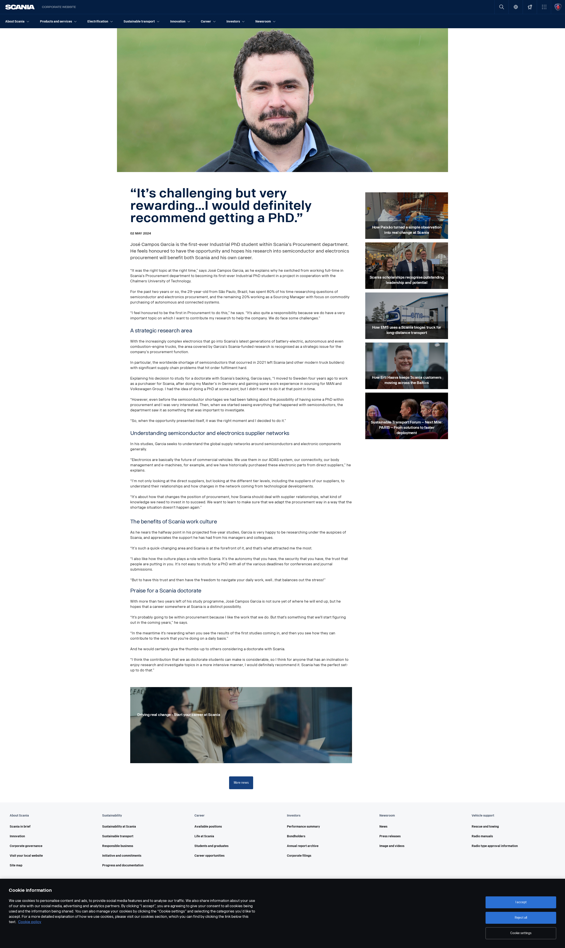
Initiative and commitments (121, 856)
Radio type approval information (495, 846)
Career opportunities (209, 856)
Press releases (390, 836)
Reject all (521, 918)
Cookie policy (29, 922)
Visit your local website (26, 856)
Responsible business (117, 846)
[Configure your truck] (530, 7)
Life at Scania (204, 836)
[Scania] (20, 7)
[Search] (501, 7)
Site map (16, 865)
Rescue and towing (485, 826)
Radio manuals (482, 836)
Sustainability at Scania (119, 826)
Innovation (17, 836)
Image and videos (391, 846)
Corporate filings (299, 856)
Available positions (208, 826)
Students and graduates (211, 846)
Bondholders (296, 836)
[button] (544, 7)
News (383, 826)
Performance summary (303, 826)
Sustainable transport (117, 836)
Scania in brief (20, 826)
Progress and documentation (122, 865)
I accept (521, 902)
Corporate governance (26, 846)
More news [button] (241, 783)
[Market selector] (516, 7)
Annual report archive (302, 846)
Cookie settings (520, 933)
